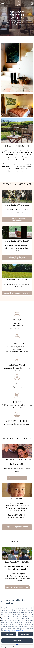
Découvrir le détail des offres (17, 587)
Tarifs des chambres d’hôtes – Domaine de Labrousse (17, 527)
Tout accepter (25, 634)
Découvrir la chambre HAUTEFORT (17, 293)
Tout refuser (9, 634)
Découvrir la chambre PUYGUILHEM (17, 258)
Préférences (17, 640)
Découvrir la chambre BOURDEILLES (17, 219)
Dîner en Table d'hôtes (17, 478)
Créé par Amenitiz (8, 647)
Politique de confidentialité (14, 631)
